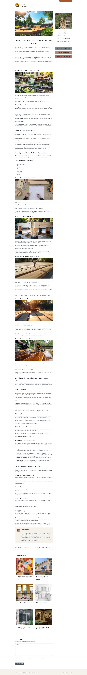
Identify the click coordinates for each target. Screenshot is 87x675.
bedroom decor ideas (63, 52)
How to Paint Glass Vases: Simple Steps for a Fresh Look (23, 548)
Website (42, 658)
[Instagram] (44, 1)
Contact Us (25, 672)
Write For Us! (36, 672)
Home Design (35, 4)
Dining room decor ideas (63, 56)
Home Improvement (43, 4)
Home (17, 672)
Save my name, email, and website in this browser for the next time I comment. (29, 660)
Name (17, 658)
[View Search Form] (71, 4)
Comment (18, 644)
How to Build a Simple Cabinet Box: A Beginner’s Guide (44, 548)
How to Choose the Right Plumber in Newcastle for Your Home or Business (25, 578)
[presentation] (24, 566)
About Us (20, 672)
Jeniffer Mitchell (25, 529)
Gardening (67, 4)
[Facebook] (42, 1)
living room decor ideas (63, 48)
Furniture (56, 4)
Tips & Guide (61, 4)
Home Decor (50, 4)
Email (30, 658)
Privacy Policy (30, 672)
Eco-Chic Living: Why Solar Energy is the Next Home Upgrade (42, 578)
